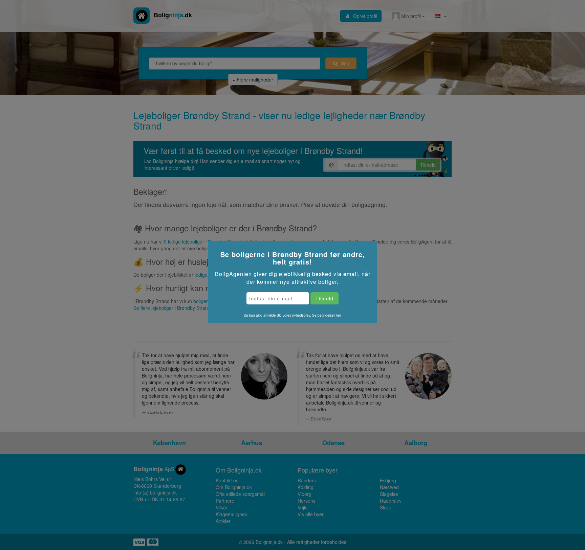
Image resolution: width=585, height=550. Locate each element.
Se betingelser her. (327, 315)
